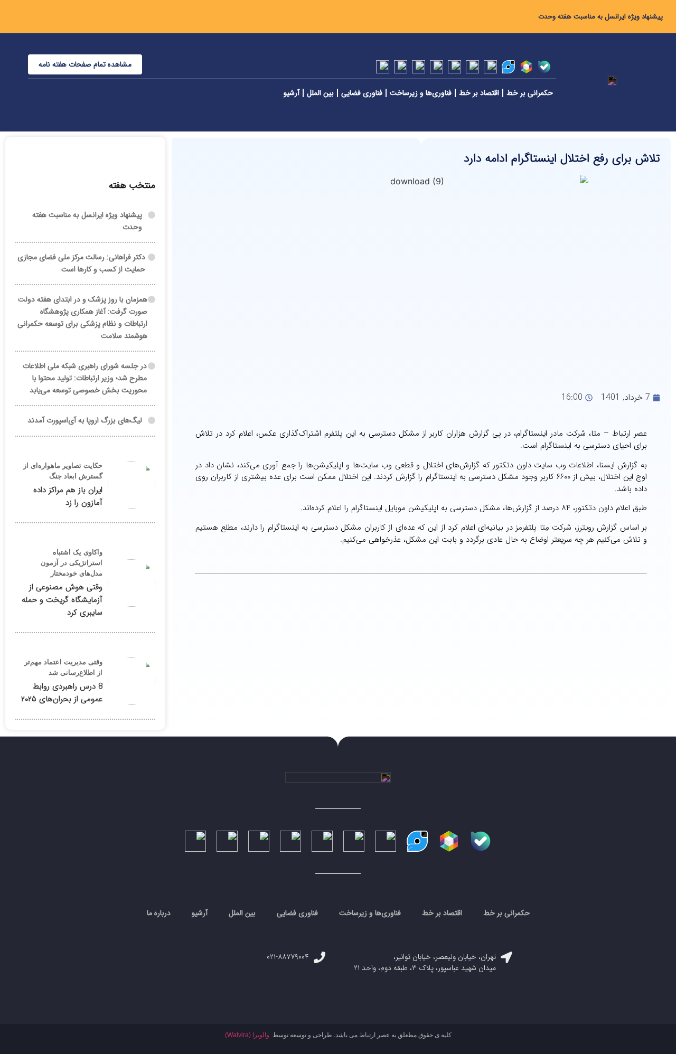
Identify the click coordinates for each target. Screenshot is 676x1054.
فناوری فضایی (361, 93)
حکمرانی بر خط (529, 93)
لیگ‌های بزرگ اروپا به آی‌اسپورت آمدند (84, 420)
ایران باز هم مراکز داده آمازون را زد (67, 496)
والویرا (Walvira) (247, 1035)
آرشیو (291, 93)
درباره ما (159, 913)
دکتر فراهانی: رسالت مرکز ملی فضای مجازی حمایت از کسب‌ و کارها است (81, 263)
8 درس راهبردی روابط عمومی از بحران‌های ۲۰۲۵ (61, 692)
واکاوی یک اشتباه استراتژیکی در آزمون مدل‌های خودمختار (71, 562)
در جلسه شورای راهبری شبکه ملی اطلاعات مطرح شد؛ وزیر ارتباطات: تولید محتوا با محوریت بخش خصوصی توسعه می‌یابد (85, 378)
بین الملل (320, 93)
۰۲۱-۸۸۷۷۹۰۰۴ (288, 957)
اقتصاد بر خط (479, 93)
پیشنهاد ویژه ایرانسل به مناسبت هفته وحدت (600, 16)
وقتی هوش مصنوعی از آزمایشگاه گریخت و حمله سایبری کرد (62, 600)
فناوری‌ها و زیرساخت (421, 93)
